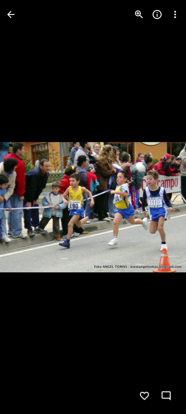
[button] (25, 207)
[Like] (144, 395)
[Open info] (157, 14)
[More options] (175, 14)
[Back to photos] (11, 14)
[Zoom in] (139, 14)
